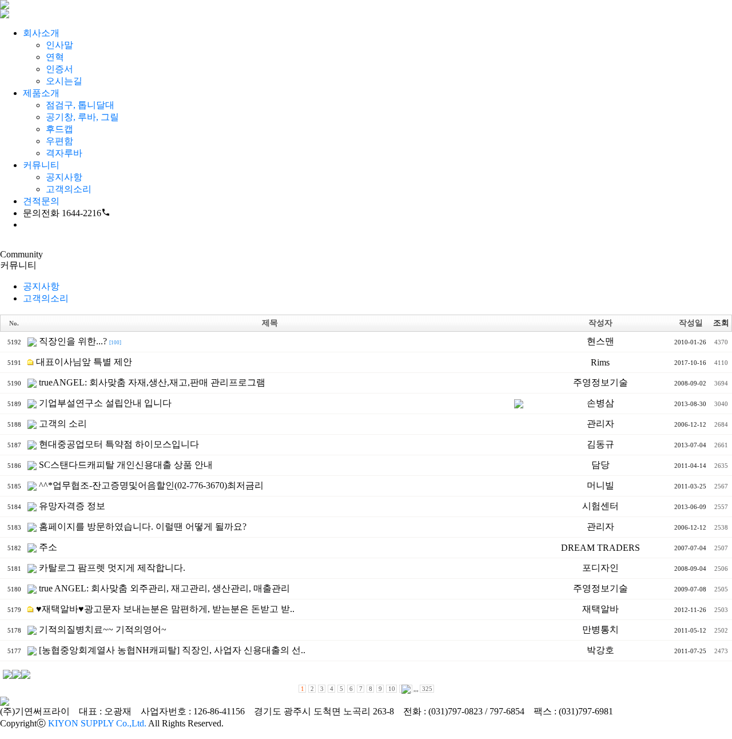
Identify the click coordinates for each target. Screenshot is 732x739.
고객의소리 (69, 189)
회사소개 (41, 33)
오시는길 (64, 81)
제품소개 (41, 93)
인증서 (59, 69)
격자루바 (64, 153)
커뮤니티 (41, 165)
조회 (721, 323)
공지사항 (64, 177)
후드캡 (59, 129)
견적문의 (41, 201)
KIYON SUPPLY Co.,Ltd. (97, 723)
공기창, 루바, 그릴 (82, 117)
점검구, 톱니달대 (80, 105)
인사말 (59, 45)
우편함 (59, 141)
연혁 (55, 57)
